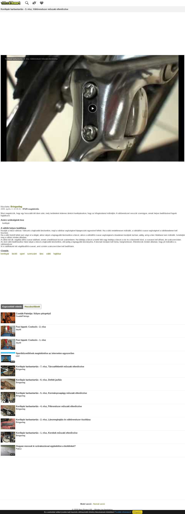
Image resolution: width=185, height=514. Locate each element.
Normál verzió (99, 504)
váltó (48, 253)
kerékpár (5, 253)
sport (22, 253)
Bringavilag (16, 206)
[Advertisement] (92, 34)
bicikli (14, 253)
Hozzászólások (32, 306)
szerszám (32, 253)
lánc (42, 253)
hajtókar (57, 253)
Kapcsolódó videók (12, 306)
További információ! (123, 512)
